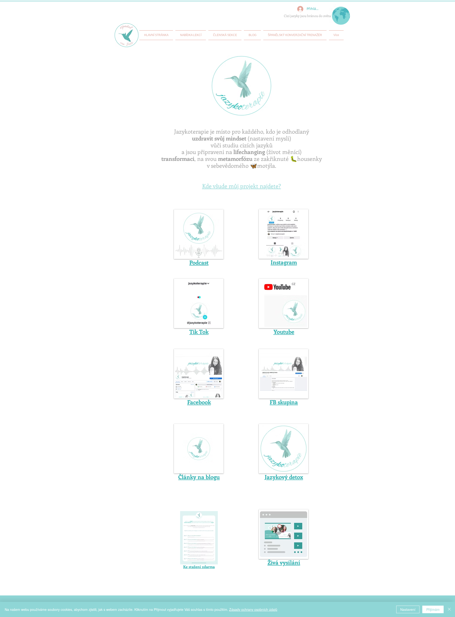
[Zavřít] (449, 609)
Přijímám (433, 609)
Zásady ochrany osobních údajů (253, 609)
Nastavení (407, 609)
